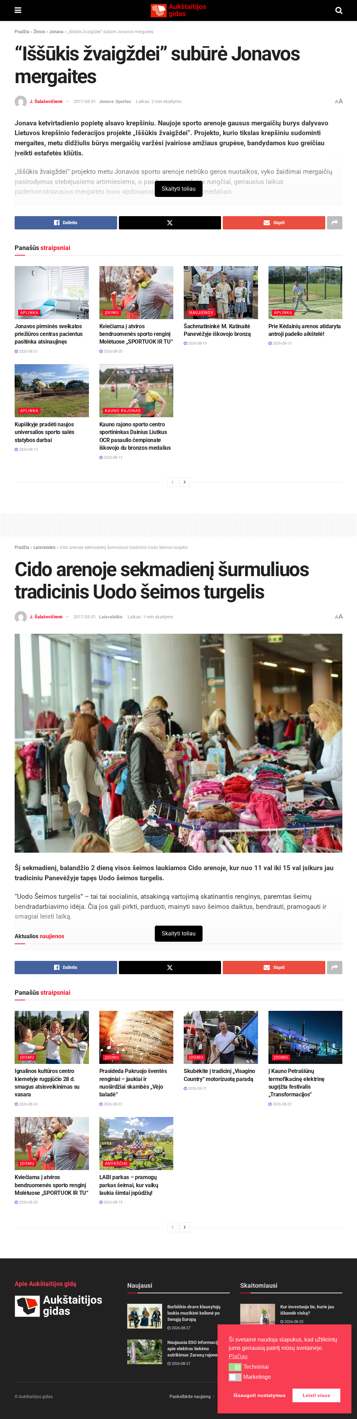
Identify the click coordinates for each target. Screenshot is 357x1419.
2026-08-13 (281, 343)
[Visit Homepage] (178, 10)
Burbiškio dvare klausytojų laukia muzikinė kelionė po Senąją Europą (193, 1313)
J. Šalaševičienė (46, 101)
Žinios (39, 31)
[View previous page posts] (172, 482)
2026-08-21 (28, 351)
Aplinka (29, 312)
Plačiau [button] (238, 1356)
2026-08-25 (293, 1321)
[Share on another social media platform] (334, 222)
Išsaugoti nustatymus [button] (260, 1395)
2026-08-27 (180, 1328)
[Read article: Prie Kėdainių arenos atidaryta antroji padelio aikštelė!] (305, 292)
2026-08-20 (112, 351)
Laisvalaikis (44, 547)
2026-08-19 (197, 343)
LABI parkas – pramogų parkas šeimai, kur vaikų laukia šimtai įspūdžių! (128, 1185)
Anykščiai (116, 1163)
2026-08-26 (28, 1104)
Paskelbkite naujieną (190, 1396)
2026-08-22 (112, 1104)
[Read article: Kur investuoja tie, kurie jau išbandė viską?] (257, 1316)
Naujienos (201, 312)
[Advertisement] (178, 523)
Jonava (56, 31)
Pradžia (22, 31)
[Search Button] (338, 10)
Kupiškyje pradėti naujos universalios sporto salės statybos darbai (44, 432)
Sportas (123, 101)
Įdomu (112, 312)
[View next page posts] (185, 482)
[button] (235, 1367)
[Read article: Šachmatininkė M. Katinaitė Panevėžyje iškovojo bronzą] (221, 292)
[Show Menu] (18, 10)
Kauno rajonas (123, 411)
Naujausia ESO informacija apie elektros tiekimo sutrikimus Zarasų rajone (193, 1349)
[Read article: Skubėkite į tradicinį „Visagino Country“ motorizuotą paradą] (221, 1037)
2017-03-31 (85, 101)
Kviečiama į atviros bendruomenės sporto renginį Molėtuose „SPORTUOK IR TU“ (136, 334)
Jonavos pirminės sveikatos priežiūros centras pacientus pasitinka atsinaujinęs (49, 334)
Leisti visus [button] (316, 1395)
